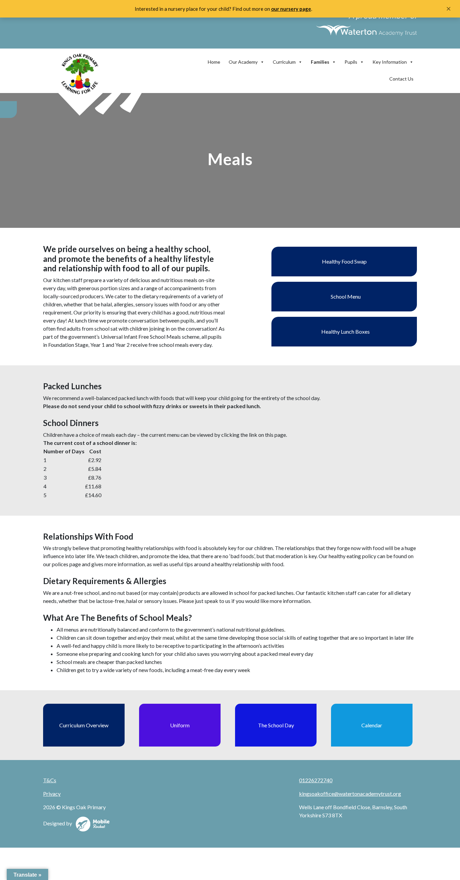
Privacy (52, 793)
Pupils (350, 62)
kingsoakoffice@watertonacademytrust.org (350, 793)
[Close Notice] (448, 8)
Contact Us (401, 79)
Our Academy (243, 62)
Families (320, 62)
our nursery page (291, 9)
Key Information (389, 62)
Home (214, 62)
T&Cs (49, 780)
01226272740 (315, 780)
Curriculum (284, 62)
